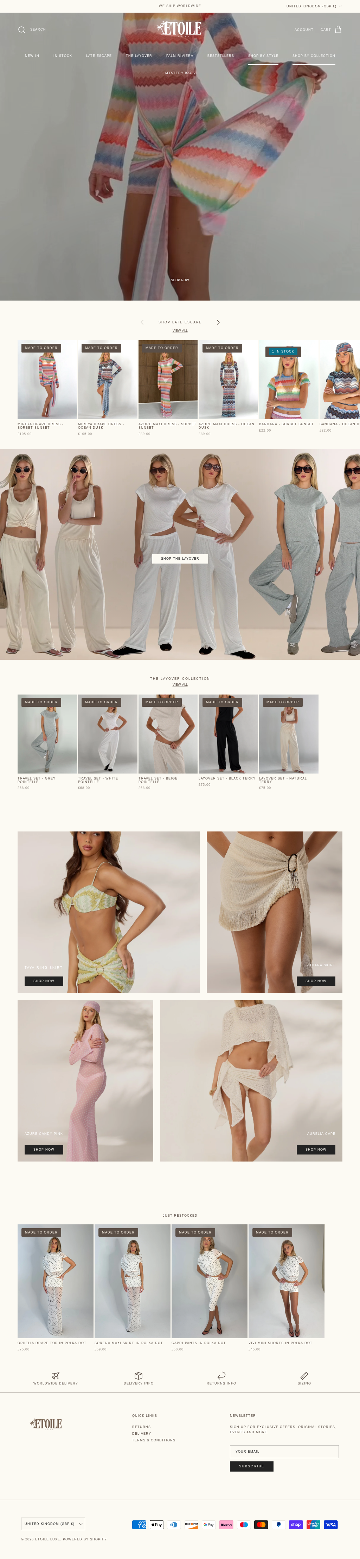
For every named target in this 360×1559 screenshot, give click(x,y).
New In (32, 56)
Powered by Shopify (85, 1539)
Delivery (141, 1433)
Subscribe (251, 1466)
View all (180, 331)
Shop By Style (263, 56)
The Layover (139, 56)
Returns (141, 1427)
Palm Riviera (179, 56)
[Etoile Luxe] (180, 30)
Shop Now (180, 280)
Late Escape (99, 56)
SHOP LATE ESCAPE (180, 322)
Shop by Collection (313, 56)
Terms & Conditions (153, 1440)
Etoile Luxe (47, 1539)
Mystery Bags (180, 73)
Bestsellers (220, 56)
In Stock (62, 56)
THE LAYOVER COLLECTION (180, 678)
